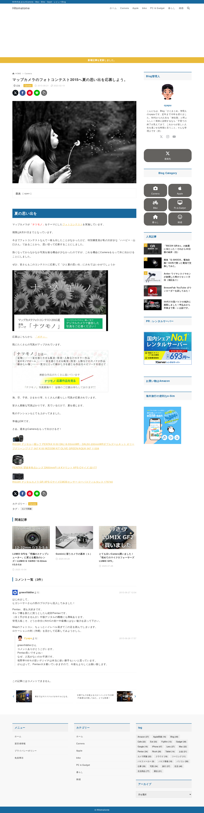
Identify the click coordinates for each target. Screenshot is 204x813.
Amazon (164, 381)
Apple (79, 750)
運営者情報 (20, 743)
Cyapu (28, 638)
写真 (154, 766)
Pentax (143, 751)
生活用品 (143, 771)
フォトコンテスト (73, 224)
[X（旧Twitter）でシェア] (15, 93)
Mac (183, 746)
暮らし (79, 772)
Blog (174, 736)
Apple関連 (159, 736)
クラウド (161, 756)
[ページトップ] (197, 806)
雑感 (78, 779)
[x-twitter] (161, 136)
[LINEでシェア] (37, 93)
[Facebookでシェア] (23, 93)
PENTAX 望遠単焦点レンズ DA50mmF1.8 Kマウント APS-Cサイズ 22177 (54, 467)
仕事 (141, 766)
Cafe (142, 741)
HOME (18, 73)
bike (78, 757)
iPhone (157, 746)
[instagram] (167, 136)
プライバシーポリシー (26, 750)
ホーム (18, 736)
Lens (171, 746)
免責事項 (19, 757)
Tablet (170, 751)
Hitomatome (21, 8)
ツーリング (178, 756)
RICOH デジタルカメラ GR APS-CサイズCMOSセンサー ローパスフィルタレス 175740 (62, 481)
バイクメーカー (146, 761)
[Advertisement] (102, 35)
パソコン (182, 761)
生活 (178, 766)
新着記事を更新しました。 (102, 60)
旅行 (166, 766)
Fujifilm (166, 741)
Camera (28, 73)
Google (143, 746)
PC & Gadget (83, 764)
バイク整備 (165, 761)
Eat (153, 741)
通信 (158, 771)
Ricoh (156, 751)
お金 (183, 751)
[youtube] (174, 136)
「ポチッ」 (41, 336)
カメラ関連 (27, 508)
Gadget (181, 741)
